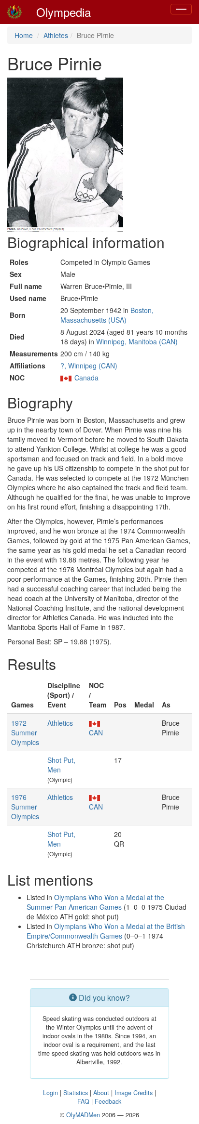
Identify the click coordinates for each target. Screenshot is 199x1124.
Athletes (55, 35)
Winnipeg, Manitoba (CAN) (137, 341)
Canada (86, 377)
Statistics (75, 1092)
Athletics (60, 723)
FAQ (83, 1101)
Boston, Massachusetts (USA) (107, 315)
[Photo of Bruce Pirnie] (65, 155)
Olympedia (63, 11)
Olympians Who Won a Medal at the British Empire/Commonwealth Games (106, 931)
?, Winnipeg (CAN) (88, 365)
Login (50, 1092)
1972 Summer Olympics (25, 732)
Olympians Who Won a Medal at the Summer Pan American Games (95, 902)
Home (23, 35)
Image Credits (133, 1092)
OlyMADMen (83, 1115)
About (101, 1092)
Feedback (108, 1101)
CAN (96, 732)
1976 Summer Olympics (25, 806)
